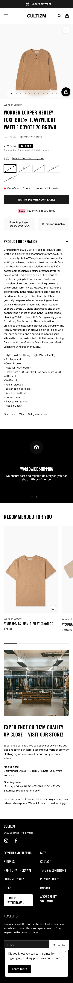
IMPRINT (45, 888)
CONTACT (45, 861)
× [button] (65, 951)
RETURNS (9, 861)
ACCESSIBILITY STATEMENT (48, 898)
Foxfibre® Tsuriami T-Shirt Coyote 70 (28, 623)
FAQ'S (43, 853)
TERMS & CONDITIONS (53, 870)
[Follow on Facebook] (15, 840)
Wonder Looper (13, 104)
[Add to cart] (65, 91)
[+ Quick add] (53, 608)
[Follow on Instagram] (6, 840)
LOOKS (7, 888)
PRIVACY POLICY (49, 879)
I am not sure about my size (28, 158)
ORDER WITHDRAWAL (15, 900)
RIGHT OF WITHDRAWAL (17, 870)
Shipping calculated (28, 150)
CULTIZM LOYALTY (14, 879)
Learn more (19, 969)
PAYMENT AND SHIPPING (18, 853)
